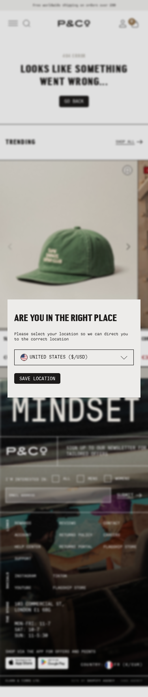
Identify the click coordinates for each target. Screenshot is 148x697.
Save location (37, 378)
